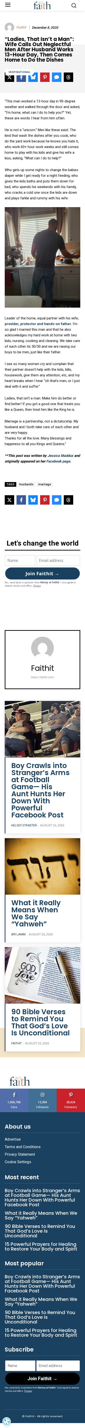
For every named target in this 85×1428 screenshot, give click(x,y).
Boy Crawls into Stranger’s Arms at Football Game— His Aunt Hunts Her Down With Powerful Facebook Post (40, 790)
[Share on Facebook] (21, 500)
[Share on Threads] (68, 500)
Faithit (21, 27)
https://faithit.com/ (42, 677)
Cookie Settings (18, 1162)
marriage (44, 484)
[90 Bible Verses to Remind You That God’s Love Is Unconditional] (42, 975)
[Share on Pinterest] (45, 500)
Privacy (37, 585)
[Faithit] (10, 27)
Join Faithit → (42, 573)
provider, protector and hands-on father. (38, 324)
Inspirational (20, 72)
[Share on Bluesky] (33, 500)
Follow (42, 1090)
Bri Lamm (18, 934)
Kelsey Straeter (24, 825)
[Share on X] (9, 500)
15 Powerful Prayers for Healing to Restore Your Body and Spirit (41, 1246)
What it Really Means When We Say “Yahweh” (36, 913)
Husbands (26, 484)
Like (14, 1090)
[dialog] (6, 1421)
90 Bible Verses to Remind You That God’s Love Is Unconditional (40, 1022)
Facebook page (58, 461)
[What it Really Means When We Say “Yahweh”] (42, 866)
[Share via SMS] (56, 500)
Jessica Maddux (60, 456)
